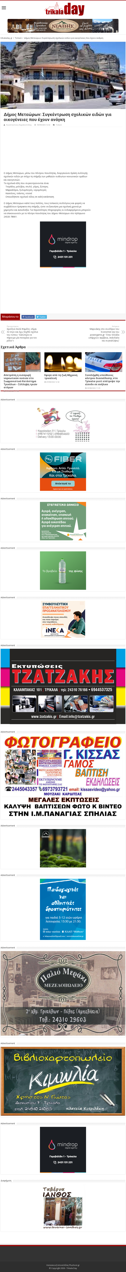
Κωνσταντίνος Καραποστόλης (19, 125)
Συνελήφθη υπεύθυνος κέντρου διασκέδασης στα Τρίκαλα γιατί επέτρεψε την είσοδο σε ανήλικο (102, 380)
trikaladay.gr (6, 38)
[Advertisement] (63, 149)
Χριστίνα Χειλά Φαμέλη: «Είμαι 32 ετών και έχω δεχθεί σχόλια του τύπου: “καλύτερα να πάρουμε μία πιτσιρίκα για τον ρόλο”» (22, 333)
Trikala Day (72, 1268)
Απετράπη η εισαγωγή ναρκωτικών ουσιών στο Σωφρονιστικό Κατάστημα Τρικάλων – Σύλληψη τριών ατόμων (20, 381)
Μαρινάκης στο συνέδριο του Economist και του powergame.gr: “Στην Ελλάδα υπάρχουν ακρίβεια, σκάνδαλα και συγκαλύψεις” (104, 333)
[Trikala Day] (63, 8)
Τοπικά (18, 38)
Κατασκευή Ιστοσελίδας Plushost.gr (63, 1265)
